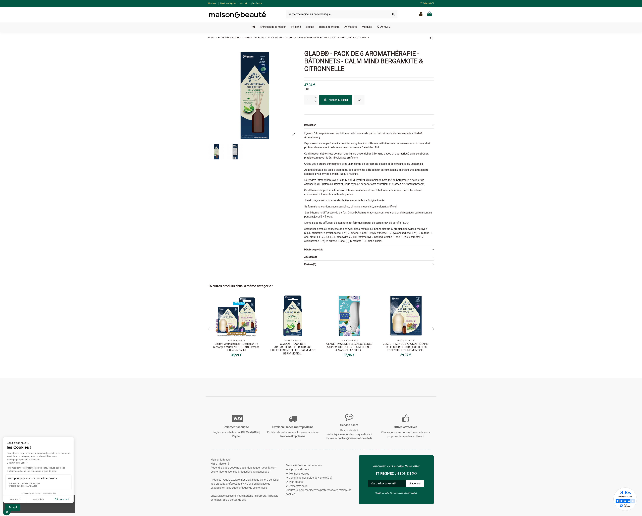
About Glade (310, 257)
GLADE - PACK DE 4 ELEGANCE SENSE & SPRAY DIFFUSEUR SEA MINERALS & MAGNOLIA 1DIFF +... (349, 347)
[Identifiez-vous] (421, 14)
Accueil (244, 3)
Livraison (212, 3)
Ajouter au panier (338, 99)
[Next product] (433, 38)
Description (310, 125)
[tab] (369, 125)
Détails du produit (313, 249)
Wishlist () (428, 3)
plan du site (256, 3)
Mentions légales (228, 3)
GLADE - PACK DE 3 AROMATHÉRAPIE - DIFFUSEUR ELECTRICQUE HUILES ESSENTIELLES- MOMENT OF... (405, 347)
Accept (13, 507)
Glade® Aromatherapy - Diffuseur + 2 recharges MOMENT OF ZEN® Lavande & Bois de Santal (236, 347)
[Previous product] (431, 38)
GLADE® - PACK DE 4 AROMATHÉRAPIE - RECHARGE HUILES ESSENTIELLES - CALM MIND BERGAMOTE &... (292, 348)
